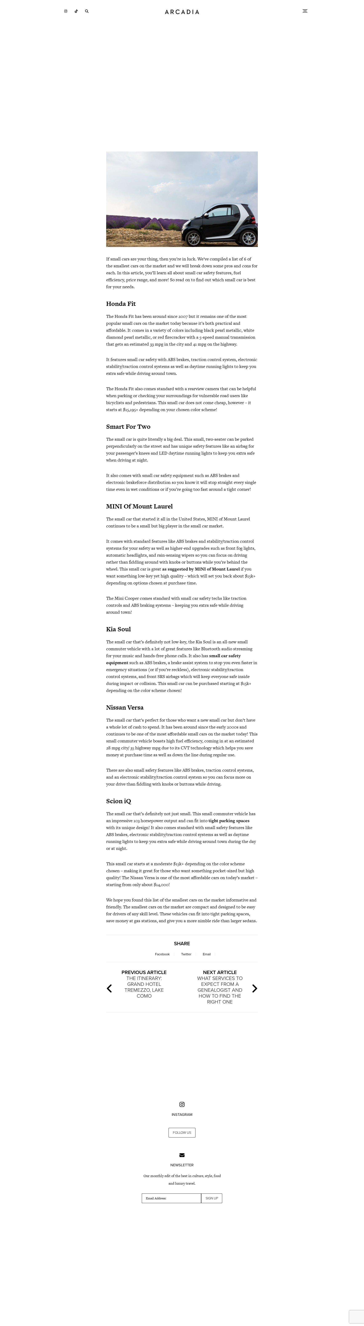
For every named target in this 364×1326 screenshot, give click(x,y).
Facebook (162, 954)
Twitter (186, 954)
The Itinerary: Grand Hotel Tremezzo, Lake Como (144, 984)
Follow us (182, 1133)
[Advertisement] (182, 111)
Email (207, 954)
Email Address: (156, 1198)
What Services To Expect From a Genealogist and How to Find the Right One (220, 987)
